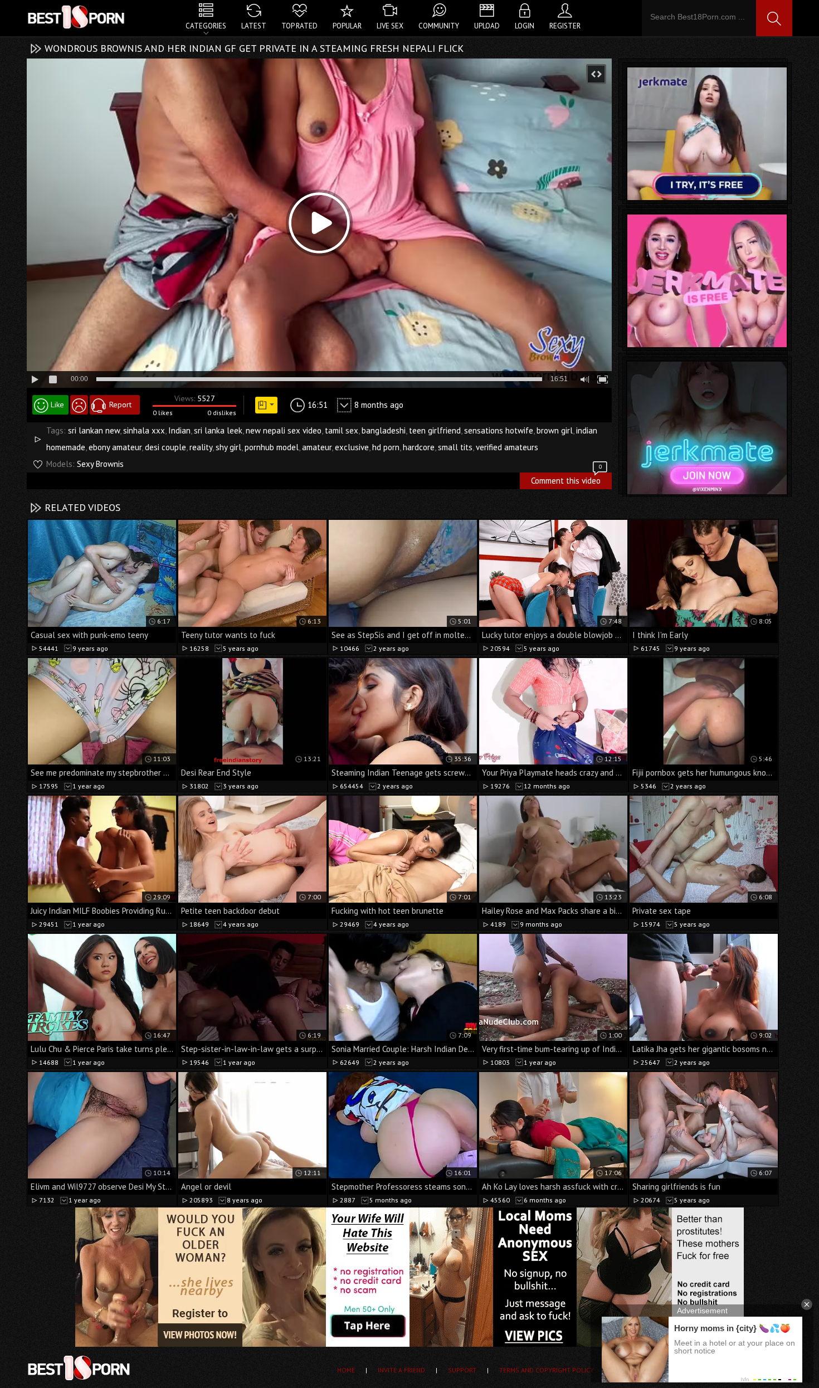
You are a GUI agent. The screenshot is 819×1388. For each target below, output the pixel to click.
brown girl (555, 430)
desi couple (165, 447)
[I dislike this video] (79, 405)
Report (120, 405)
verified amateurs (507, 447)
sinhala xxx (144, 430)
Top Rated (299, 26)
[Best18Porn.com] (77, 16)
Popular (347, 26)
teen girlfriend (435, 430)
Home (346, 1370)
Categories (206, 26)
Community (438, 26)
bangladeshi (384, 430)
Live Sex (390, 26)
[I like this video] (50, 405)
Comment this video (566, 479)
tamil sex (341, 430)
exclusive (352, 447)
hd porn (385, 447)
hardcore (419, 447)
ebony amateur (115, 447)
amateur (317, 447)
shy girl (228, 447)
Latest (253, 26)
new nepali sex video (283, 430)
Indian (179, 430)
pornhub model (272, 447)
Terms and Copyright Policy (546, 1370)
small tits (455, 447)
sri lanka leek (218, 430)
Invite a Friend (401, 1370)
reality (200, 447)
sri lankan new (94, 430)
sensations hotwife (498, 430)
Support (462, 1370)
